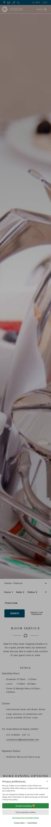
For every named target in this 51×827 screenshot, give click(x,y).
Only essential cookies (26, 812)
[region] (25, 792)
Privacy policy (19, 822)
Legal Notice (32, 822)
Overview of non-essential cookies (25, 818)
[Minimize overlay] (47, 781)
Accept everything (24, 806)
